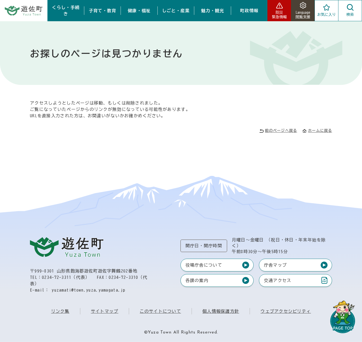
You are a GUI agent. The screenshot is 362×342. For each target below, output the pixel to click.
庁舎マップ (275, 265)
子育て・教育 (102, 10)
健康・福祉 (139, 10)
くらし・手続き (66, 10)
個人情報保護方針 (220, 311)
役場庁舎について (204, 265)
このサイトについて (160, 311)
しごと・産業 (176, 10)
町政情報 (249, 10)
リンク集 (60, 311)
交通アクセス (278, 281)
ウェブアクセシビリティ (286, 311)
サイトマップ (104, 311)
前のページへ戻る (281, 130)
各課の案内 (197, 280)
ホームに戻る (320, 130)
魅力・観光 (212, 10)
